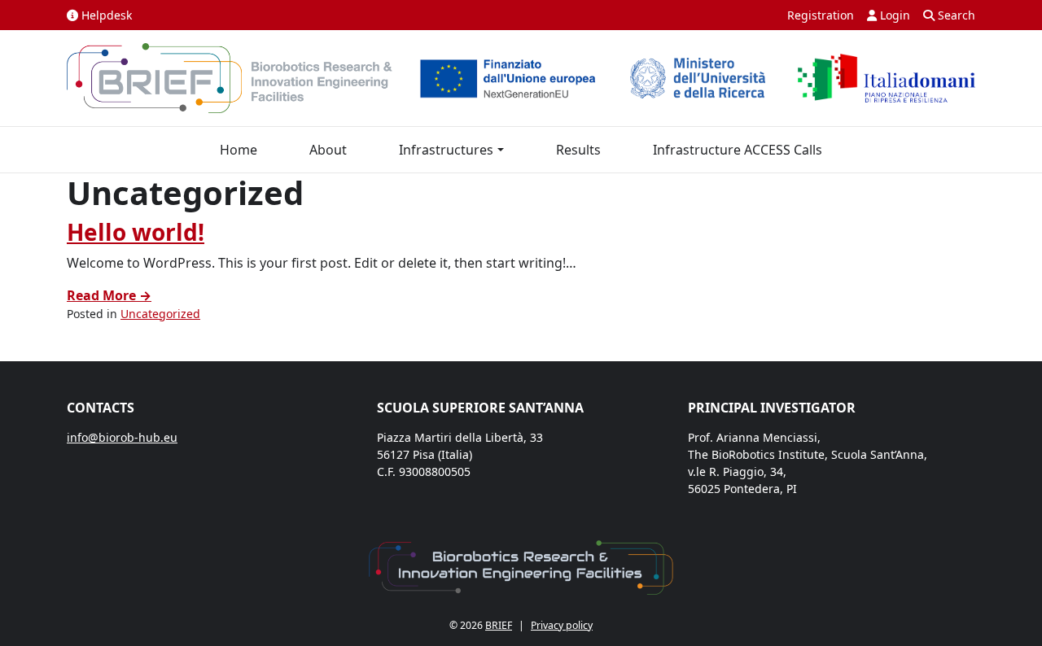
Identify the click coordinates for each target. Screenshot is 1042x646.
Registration (820, 15)
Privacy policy (562, 625)
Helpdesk (105, 15)
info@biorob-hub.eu (122, 437)
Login (893, 15)
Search (955, 15)
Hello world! (135, 231)
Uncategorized (160, 313)
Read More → (109, 295)
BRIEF (498, 625)
